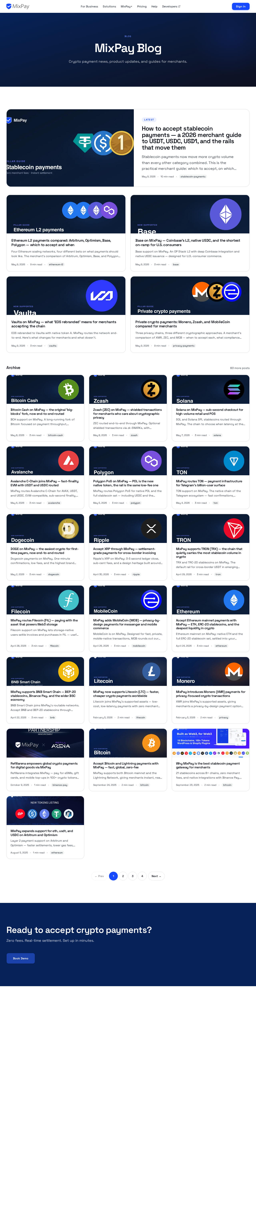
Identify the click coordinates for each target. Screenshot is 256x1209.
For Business (89, 6)
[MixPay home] (17, 6)
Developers (169, 6)
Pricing (142, 6)
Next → (156, 876)
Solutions (109, 6)
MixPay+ (126, 6)
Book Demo (20, 958)
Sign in (241, 6)
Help (154, 6)
